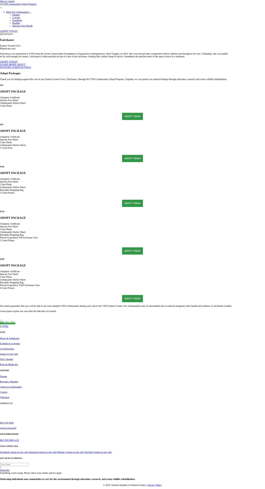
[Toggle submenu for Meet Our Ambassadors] (30, 12)
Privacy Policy (155, 485)
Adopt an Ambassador (11, 387)
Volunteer (4, 397)
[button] (9, 31)
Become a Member (9, 381)
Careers (3, 392)
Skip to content (7, 1)
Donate (3, 376)
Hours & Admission (9, 338)
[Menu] (1, 7)
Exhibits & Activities (10, 343)
